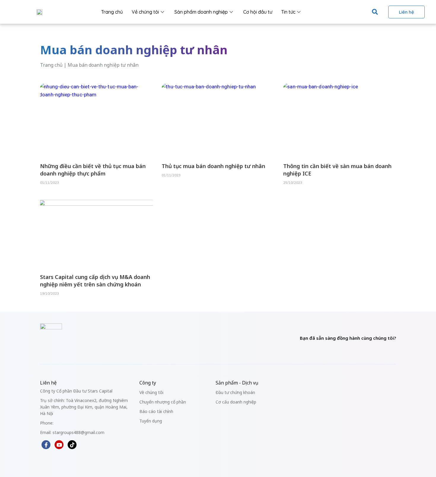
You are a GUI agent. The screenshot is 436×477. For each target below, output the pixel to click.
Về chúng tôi (145, 12)
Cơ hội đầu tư (257, 12)
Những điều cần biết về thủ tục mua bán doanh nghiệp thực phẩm (93, 169)
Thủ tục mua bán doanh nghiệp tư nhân (213, 166)
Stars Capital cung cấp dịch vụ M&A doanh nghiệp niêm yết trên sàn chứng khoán (95, 280)
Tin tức (288, 12)
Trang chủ (112, 12)
